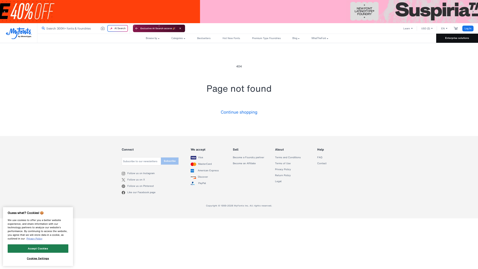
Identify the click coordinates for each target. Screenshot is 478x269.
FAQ (319, 157)
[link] (42, 28)
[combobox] (83, 28)
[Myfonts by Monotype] (18, 33)
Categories (177, 38)
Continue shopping (239, 112)
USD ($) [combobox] (425, 28)
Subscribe (170, 161)
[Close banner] (180, 28)
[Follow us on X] (124, 180)
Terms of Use (283, 163)
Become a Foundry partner (248, 157)
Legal (278, 181)
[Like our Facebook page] (124, 192)
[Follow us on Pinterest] (124, 186)
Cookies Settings (38, 258)
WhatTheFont (318, 38)
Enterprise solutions (457, 38)
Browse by (151, 38)
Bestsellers (204, 38)
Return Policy (283, 175)
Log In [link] (468, 28)
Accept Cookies (38, 248)
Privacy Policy (283, 169)
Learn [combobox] (406, 28)
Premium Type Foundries (266, 38)
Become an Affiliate (244, 163)
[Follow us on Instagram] (124, 173)
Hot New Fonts (231, 38)
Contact (322, 163)
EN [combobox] (443, 28)
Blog (294, 38)
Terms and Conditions (288, 157)
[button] (4, 11)
